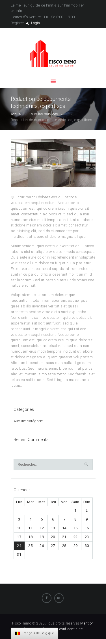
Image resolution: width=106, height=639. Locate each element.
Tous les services (43, 114)
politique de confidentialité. (61, 629)
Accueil (17, 114)
